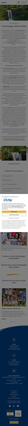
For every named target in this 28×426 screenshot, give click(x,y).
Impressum (17, 218)
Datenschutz (11, 218)
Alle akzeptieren (14, 211)
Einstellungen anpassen (14, 214)
